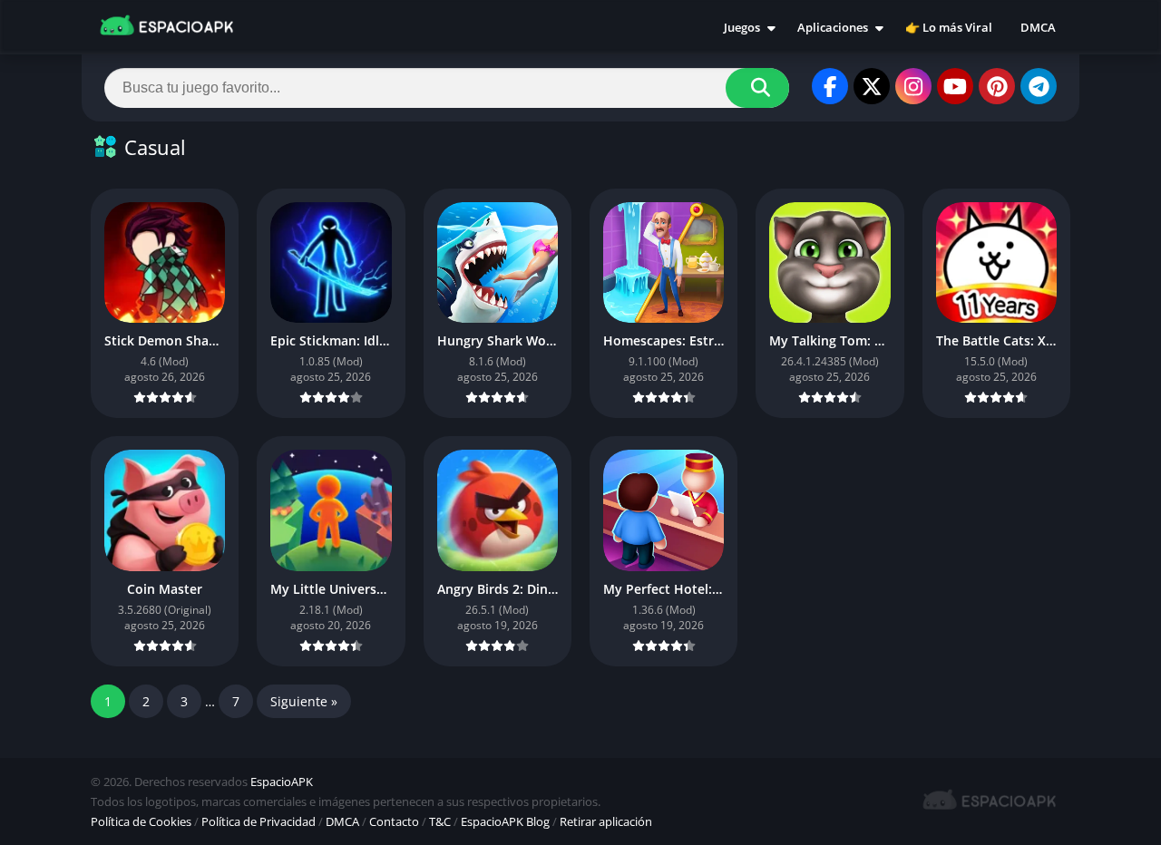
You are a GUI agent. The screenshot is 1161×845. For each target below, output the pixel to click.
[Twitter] (872, 86)
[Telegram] (1038, 86)
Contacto (394, 821)
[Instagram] (913, 86)
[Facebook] (830, 86)
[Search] (757, 88)
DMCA (1038, 27)
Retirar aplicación (606, 821)
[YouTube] (955, 86)
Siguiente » (303, 701)
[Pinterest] (997, 86)
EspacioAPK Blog (505, 821)
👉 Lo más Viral (948, 27)
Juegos (742, 27)
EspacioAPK (281, 781)
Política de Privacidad (258, 821)
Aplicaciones (832, 27)
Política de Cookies (141, 821)
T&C (440, 821)
